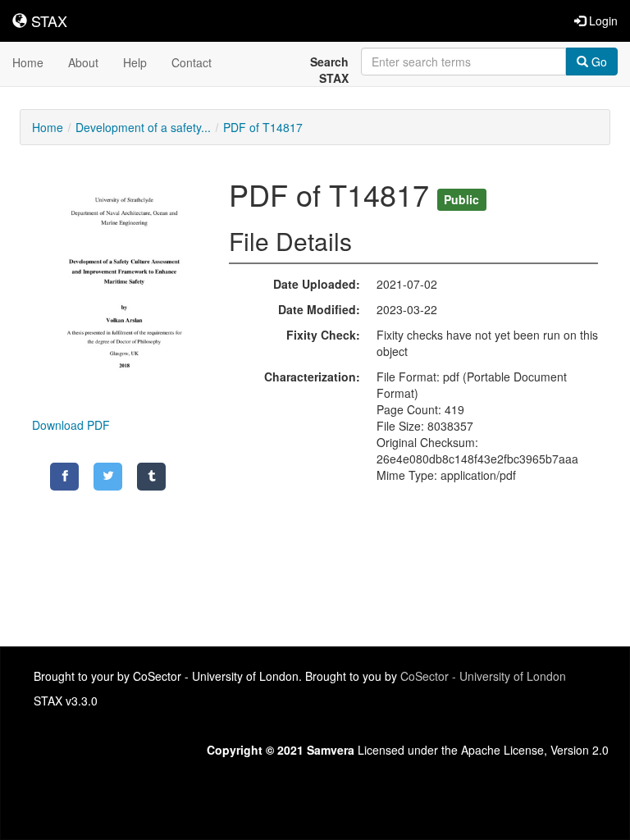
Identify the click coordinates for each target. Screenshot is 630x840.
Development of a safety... (143, 127)
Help (135, 62)
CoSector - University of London (483, 676)
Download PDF (71, 425)
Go (597, 61)
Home (27, 62)
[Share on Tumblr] (151, 477)
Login (602, 20)
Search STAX (329, 69)
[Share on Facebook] (64, 477)
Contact (191, 62)
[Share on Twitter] (108, 477)
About (83, 62)
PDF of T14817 (263, 127)
